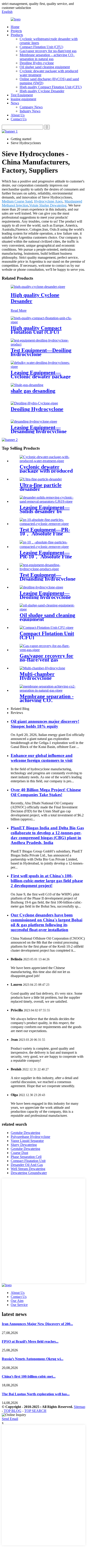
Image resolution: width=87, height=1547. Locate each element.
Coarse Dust (19, 1153)
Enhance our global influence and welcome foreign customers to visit (41, 758)
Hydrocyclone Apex (48, 201)
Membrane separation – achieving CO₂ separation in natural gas (47, 57)
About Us (18, 115)
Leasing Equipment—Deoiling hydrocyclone (45, 595)
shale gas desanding (33, 391)
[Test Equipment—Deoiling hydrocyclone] (43, 344)
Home (15, 27)
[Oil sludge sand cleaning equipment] (48, 609)
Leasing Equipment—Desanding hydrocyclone (39, 429)
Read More (19, 310)
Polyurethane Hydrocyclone (30, 1137)
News (15, 103)
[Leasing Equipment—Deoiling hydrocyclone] (41, 587)
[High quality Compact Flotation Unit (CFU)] (43, 322)
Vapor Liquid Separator (27, 1141)
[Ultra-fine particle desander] (41, 479)
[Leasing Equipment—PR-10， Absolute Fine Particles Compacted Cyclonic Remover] (48, 547)
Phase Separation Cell (26, 1157)
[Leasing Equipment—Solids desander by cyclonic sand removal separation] (48, 501)
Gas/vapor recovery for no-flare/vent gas (48, 51)
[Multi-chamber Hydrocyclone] (42, 668)
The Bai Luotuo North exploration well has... (36, 1394)
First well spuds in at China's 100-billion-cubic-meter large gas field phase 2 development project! (47, 880)
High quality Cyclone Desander (42, 91)
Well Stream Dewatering (28, 1169)
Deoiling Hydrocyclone (37, 409)
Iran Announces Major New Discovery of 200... (37, 1324)
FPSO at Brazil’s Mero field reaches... (30, 1341)
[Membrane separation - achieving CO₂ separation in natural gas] (48, 690)
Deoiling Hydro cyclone (37, 63)
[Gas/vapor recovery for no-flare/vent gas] (48, 650)
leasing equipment (23, 99)
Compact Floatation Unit (28, 1161)
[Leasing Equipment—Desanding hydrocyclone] (34, 421)
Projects (16, 31)
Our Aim (17, 1301)
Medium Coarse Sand (17, 201)
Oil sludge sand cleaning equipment (45, 67)
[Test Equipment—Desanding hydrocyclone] (48, 569)
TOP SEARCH (35, 1411)
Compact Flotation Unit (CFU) (41, 47)
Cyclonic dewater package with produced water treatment (46, 471)
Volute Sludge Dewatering (47, 205)
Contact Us (19, 119)
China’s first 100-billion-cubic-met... (29, 1376)
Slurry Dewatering (24, 1145)
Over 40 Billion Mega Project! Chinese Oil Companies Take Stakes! (46, 792)
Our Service (19, 1305)
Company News (31, 107)
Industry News (30, 111)
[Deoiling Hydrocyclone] (34, 403)
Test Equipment (22, 95)
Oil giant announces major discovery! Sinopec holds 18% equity (45, 724)
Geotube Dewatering (25, 1133)
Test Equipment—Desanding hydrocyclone (48, 577)
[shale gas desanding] (27, 385)
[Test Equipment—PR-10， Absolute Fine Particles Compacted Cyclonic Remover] (48, 524)
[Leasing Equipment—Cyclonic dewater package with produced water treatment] (43, 367)
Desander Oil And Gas (27, 1165)
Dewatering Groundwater (29, 1173)
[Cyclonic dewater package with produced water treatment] (48, 461)
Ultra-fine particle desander (41, 487)
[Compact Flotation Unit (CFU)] (46, 627)
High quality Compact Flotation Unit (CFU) (51, 87)
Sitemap (79, 1407)
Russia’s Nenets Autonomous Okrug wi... (32, 1359)
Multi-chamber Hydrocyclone (37, 676)
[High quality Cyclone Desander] (38, 287)
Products (17, 35)
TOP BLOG (12, 1411)
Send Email (10, 1419)
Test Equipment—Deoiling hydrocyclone (41, 352)
